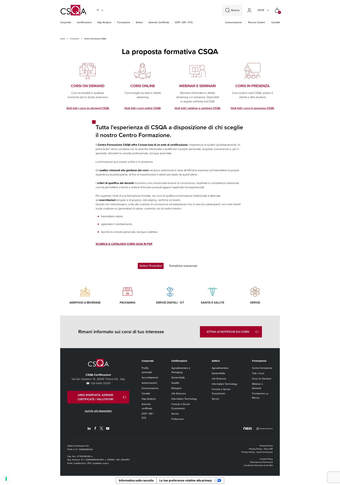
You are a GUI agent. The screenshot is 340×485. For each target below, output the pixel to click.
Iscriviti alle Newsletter (98, 411)
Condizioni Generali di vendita (258, 465)
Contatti (275, 22)
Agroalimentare (220, 368)
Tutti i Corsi (258, 373)
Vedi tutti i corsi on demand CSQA (87, 108)
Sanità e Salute (212, 302)
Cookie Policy (266, 459)
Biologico (176, 388)
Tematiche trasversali (183, 266)
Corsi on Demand (261, 379)
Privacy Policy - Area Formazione (257, 452)
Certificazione (84, 22)
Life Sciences (178, 393)
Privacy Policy (266, 445)
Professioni (177, 419)
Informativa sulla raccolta (136, 480)
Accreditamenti (150, 377)
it (98, 10)
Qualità (175, 383)
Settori (139, 22)
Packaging (127, 302)
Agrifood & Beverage (85, 302)
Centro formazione (262, 368)
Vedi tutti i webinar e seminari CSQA (197, 108)
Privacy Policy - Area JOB (261, 448)
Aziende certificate (159, 22)
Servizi (255, 302)
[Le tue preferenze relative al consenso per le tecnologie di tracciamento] (6, 478)
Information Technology (184, 399)
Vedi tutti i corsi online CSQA (142, 108)
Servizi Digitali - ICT (170, 302)
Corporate (65, 22)
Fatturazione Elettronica (261, 462)
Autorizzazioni (149, 383)
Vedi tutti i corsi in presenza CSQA (252, 108)
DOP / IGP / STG (184, 22)
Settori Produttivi (151, 266)
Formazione (123, 22)
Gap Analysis (104, 22)
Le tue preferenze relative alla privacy (185, 480)
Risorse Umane (256, 22)
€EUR (261, 10)
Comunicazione (233, 22)
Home (62, 38)
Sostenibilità (178, 377)
